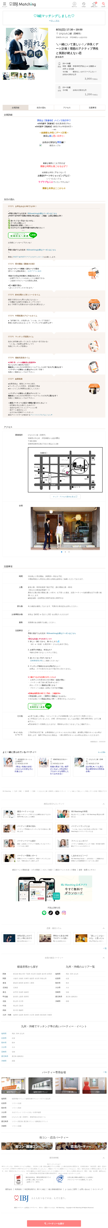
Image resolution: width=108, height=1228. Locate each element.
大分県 (31, 1015)
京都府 (21, 978)
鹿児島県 (43, 1015)
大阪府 (15, 978)
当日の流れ (41, 108)
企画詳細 (15, 108)
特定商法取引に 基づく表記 (35, 1189)
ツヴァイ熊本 (16, 1108)
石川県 (21, 1001)
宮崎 (67, 992)
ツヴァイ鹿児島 (17, 1121)
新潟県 (15, 997)
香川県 (15, 1010)
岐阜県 (26, 983)
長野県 (26, 997)
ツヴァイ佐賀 (16, 1103)
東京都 (15, 974)
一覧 (105, 948)
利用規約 (18, 1189)
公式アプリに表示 (34, 271)
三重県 (31, 983)
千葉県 (28, 974)
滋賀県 (31, 978)
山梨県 (21, 997)
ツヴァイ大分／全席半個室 (31, 1112)
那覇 (67, 1001)
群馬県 (49, 974)
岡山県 (15, 1006)
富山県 (15, 1001)
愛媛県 (21, 1010)
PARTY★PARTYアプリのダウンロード (28, 257)
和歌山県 (43, 978)
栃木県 (44, 974)
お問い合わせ (85, 1189)
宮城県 (21, 992)
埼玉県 (33, 974)
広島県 (21, 1006)
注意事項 (92, 108)
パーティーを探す (55, 1223)
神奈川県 (22, 974)
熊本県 (26, 1015)
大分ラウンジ (16, 1112)
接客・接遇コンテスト (87, 870)
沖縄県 (49, 1015)
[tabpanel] (27, 49)
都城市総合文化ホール (38, 1117)
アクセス (67, 108)
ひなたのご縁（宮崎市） (20, 1117)
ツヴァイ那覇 (16, 1126)
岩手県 (15, 992)
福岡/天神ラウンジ (32, 1099)
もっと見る (101, 752)
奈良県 (37, 978)
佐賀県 (21, 1015)
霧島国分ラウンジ (41, 1121)
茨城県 (38, 974)
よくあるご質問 (71, 1189)
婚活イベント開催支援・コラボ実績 (26, 870)
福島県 (26, 992)
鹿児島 (68, 997)
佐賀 (67, 978)
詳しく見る (55, 21)
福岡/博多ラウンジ (18, 1099)
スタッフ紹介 (47, 870)
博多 (67, 974)
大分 (67, 987)
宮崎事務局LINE (36, 661)
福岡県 (15, 1015)
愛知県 (15, 983)
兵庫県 (26, 978)
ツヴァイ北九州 (44, 1099)
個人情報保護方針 (55, 1189)
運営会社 (8, 1189)
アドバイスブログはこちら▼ (41, 415)
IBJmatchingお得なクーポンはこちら (42, 213)
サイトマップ (98, 1189)
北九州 (75, 974)
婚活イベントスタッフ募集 (65, 870)
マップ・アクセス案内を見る (64, 497)
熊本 (67, 983)
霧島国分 (74, 997)
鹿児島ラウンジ (29, 1121)
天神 (71, 974)
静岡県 (21, 983)
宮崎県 (37, 1015)
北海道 (15, 987)
